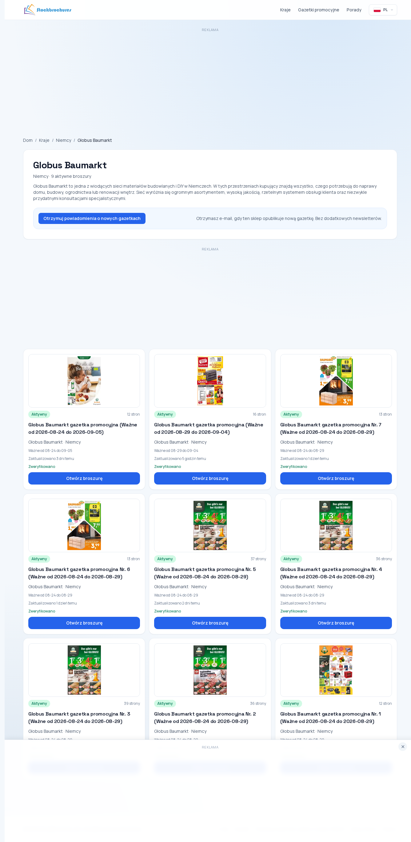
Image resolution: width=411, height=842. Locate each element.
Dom (28, 140)
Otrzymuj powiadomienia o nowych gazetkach (92, 218)
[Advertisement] (207, 77)
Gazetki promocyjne (318, 10)
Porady (354, 10)
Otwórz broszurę (84, 478)
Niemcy (63, 140)
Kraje (285, 10)
